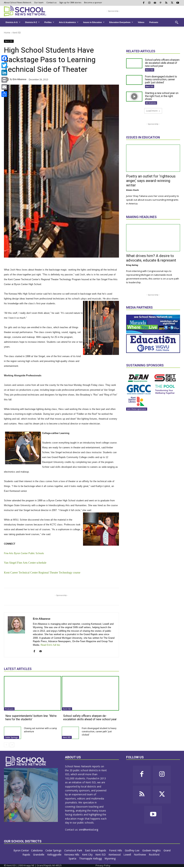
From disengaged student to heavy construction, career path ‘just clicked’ (99, 731)
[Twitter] (4, 65)
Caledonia (37, 850)
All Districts (151, 103)
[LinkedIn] (4, 72)
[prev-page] (6, 745)
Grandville (39, 854)
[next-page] (12, 745)
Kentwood (115, 854)
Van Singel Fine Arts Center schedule (25, 562)
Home (7, 32)
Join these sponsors (136, 409)
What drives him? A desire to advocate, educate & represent (151, 258)
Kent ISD (17, 32)
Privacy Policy (103, 865)
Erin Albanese (19, 79)
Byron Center (21, 850)
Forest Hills (116, 850)
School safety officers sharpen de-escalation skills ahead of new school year (90, 717)
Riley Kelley (132, 265)
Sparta (73, 858)
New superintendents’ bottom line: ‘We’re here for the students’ (31, 717)
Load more (152, 110)
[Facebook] (4, 58)
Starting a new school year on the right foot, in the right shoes (161, 96)
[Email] (4, 87)
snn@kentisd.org (88, 829)
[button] (176, 22)
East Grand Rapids (96, 850)
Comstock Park (73, 850)
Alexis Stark (132, 190)
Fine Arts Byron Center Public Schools (24, 553)
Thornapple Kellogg (90, 858)
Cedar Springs (11, 737)
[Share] (4, 94)
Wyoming (110, 858)
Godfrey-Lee (132, 850)
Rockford (154, 854)
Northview (140, 854)
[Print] (4, 79)
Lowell (127, 854)
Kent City (87, 854)
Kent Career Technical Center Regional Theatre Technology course (42, 572)
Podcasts (9, 709)
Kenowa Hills (72, 854)
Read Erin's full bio (50, 645)
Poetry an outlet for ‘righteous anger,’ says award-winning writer (151, 180)
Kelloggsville (54, 854)
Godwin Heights (151, 850)
